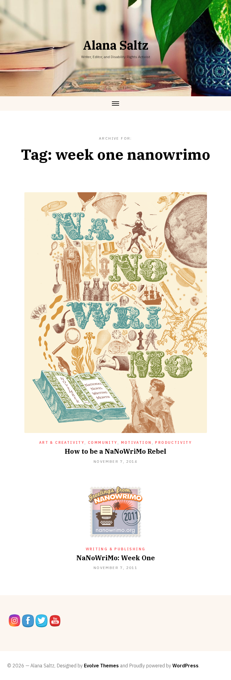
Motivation (136, 442)
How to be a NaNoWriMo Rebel (115, 451)
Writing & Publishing (116, 549)
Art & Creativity (62, 442)
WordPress (185, 666)
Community (103, 442)
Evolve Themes (101, 666)
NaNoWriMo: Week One (115, 557)
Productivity (173, 442)
